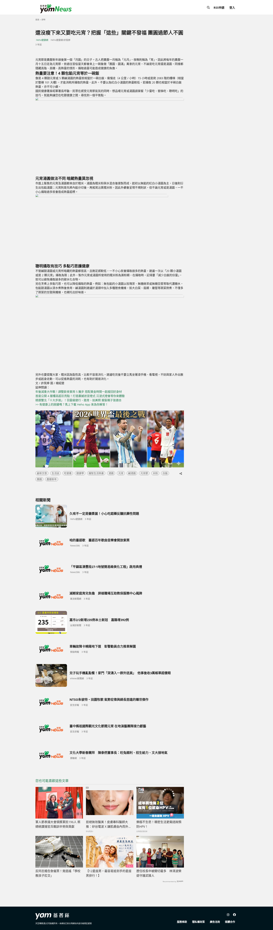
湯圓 (111, 473)
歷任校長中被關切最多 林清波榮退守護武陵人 (158, 873)
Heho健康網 (42, 39)
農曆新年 (52, 479)
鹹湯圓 (132, 473)
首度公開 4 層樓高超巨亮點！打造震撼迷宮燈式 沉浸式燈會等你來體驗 (80, 396)
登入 (232, 7)
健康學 (80, 473)
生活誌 (55, 473)
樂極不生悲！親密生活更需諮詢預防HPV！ (158, 824)
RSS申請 (219, 7)
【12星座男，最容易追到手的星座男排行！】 (108, 873)
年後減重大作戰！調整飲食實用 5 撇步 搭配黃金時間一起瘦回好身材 (78, 392)
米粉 (155, 473)
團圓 (39, 479)
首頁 (37, 19)
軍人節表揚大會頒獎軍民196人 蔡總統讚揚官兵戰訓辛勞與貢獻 (57, 824)
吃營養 (68, 473)
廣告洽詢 (215, 922)
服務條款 (182, 922)
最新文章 (42, 473)
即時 (43, 19)
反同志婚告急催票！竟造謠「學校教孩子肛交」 (57, 873)
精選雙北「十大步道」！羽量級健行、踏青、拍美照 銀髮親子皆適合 (78, 400)
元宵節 (144, 473)
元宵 (120, 473)
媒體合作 (230, 922)
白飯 (165, 473)
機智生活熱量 (96, 473)
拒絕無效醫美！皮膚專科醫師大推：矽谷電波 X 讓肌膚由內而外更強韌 (108, 824)
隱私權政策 (198, 922)
